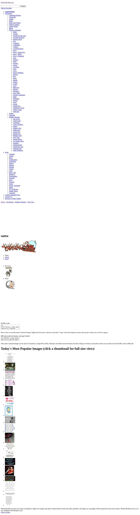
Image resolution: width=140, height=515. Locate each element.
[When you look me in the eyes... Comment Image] (10, 491)
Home (3, 202)
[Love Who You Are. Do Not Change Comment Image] (10, 405)
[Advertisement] (62, 217)
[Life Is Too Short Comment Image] (9, 505)
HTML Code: (5, 323)
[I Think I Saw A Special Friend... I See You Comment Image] (8, 415)
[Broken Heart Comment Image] (9, 442)
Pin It (6, 259)
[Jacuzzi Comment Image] (10, 370)
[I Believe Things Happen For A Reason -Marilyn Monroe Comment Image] (9, 396)
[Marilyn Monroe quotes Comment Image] (9, 475)
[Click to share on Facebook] (19, 246)
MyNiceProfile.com (7, 2)
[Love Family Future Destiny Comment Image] (10, 432)
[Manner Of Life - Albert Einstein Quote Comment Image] (10, 449)
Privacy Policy (5, 512)
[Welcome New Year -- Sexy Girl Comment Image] (10, 289)
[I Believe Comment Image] (10, 457)
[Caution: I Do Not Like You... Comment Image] (10, 378)
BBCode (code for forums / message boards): (15, 336)
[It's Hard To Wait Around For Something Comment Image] (10, 423)
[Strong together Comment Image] (10, 464)
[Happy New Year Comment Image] (9, 277)
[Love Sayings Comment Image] (10, 362)
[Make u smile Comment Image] (10, 494)
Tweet (7, 257)
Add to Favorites (6, 8)
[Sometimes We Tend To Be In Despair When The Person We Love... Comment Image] (10, 385)
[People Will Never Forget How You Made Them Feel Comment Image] (10, 480)
